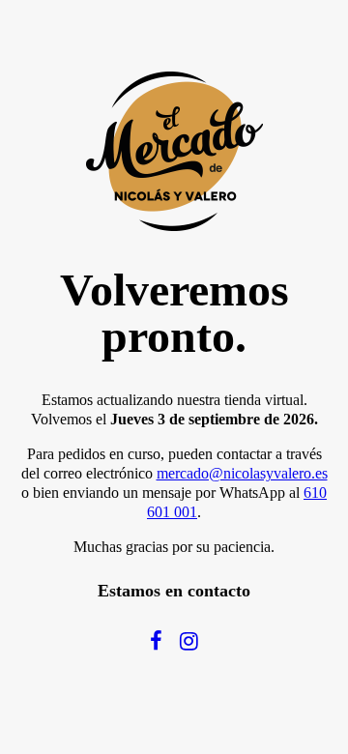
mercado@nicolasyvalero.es (242, 473)
